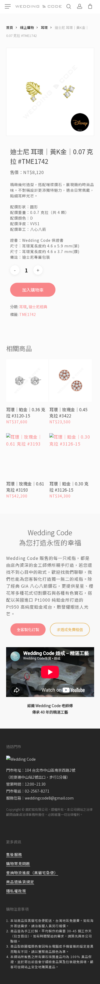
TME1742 (27, 314)
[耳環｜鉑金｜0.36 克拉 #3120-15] (27, 380)
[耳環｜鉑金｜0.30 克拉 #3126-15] (70, 454)
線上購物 (27, 27)
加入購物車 (32, 289)
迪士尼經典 (38, 306)
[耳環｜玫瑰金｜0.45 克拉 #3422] (70, 380)
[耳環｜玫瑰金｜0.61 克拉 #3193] (27, 454)
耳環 (44, 27)
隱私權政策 (16, 890)
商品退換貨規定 (20, 881)
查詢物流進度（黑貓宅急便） (32, 872)
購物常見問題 (18, 863)
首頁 (9, 27)
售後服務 (14, 854)
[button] (8, 6)
